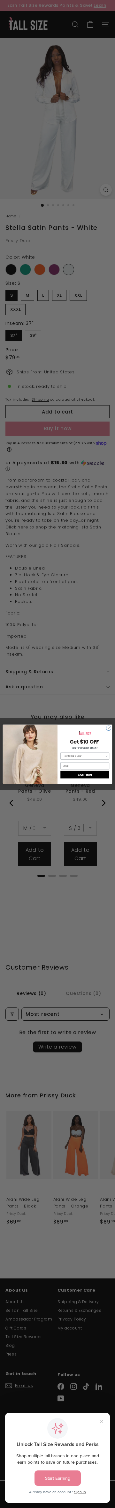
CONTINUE (85, 774)
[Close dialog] (108, 728)
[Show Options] (106, 756)
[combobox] (84, 756)
